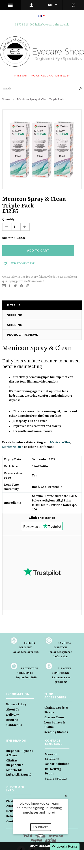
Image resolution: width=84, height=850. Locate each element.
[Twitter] (15, 285)
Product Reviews (22, 334)
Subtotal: (8, 238)
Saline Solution (56, 778)
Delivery (12, 714)
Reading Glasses (56, 732)
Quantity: (8, 219)
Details (13, 305)
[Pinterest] (21, 285)
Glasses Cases (54, 717)
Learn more (40, 827)
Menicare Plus (60, 442)
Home (6, 99)
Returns (12, 719)
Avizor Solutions (57, 763)
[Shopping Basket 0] (73, 5)
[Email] (4, 285)
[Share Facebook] (9, 285)
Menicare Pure (12, 446)
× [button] (66, 796)
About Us (12, 709)
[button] (46, 846)
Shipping (14, 315)
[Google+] (27, 285)
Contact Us (14, 725)
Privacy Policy (16, 704)
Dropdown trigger (31, 5)
